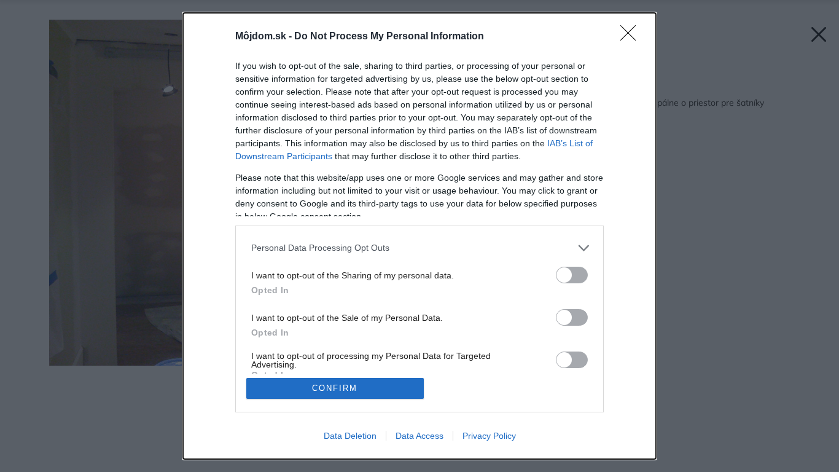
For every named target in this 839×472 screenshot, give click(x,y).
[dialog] (419, 236)
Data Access (419, 436)
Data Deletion (350, 436)
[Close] (632, 37)
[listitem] (419, 248)
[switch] (572, 275)
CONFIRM (334, 388)
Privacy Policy (489, 436)
